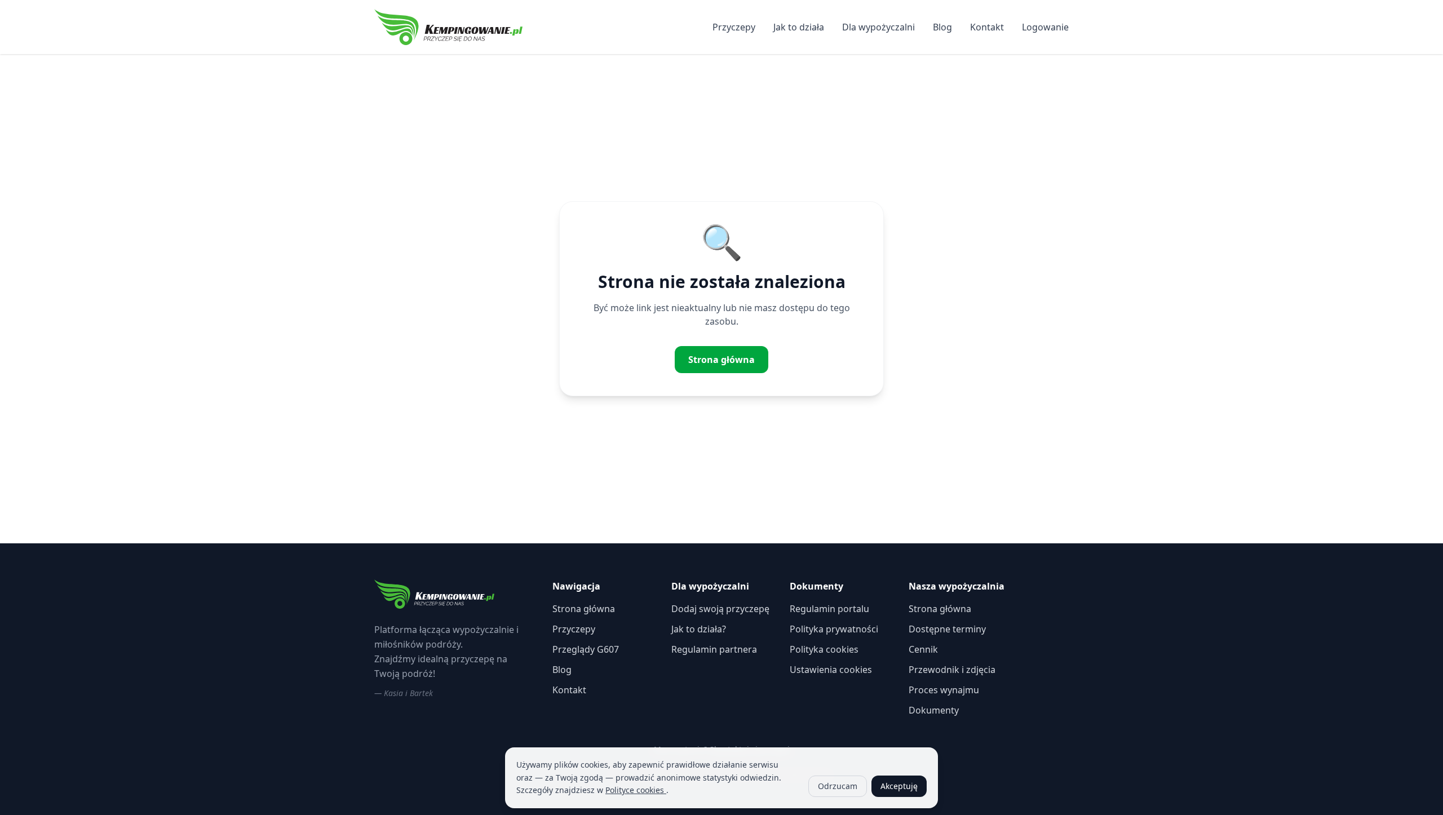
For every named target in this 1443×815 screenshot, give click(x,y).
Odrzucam (837, 786)
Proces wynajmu (944, 690)
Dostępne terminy (947, 629)
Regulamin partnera (714, 649)
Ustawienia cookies (831, 669)
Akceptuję (899, 786)
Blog (942, 27)
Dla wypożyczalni (878, 27)
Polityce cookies (635, 790)
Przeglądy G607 (585, 649)
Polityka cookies (824, 649)
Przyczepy (733, 27)
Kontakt (987, 27)
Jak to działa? (698, 629)
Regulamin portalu (829, 609)
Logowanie (1045, 27)
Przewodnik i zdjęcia (952, 669)
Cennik (923, 649)
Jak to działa (798, 27)
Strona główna (721, 359)
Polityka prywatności (834, 629)
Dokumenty (934, 710)
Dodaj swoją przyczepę (720, 609)
